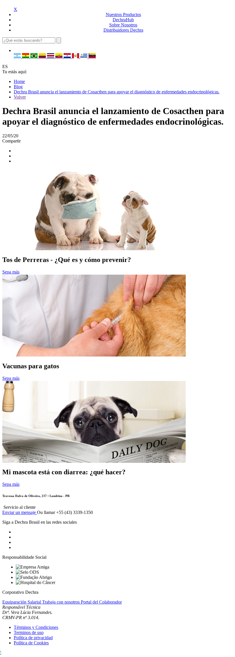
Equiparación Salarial (22, 602)
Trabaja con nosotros (61, 602)
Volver (20, 97)
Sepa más (10, 271)
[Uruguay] (84, 56)
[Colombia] (43, 56)
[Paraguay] (68, 56)
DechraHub (123, 19)
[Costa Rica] (51, 56)
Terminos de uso (29, 632)
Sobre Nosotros (123, 24)
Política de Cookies (31, 642)
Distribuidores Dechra (123, 30)
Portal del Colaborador (101, 602)
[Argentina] (18, 56)
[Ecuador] (59, 56)
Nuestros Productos (123, 14)
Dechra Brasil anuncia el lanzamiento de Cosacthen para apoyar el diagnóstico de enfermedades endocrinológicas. (117, 91)
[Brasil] (34, 56)
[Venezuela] (92, 56)
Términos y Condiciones (36, 627)
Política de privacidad (33, 637)
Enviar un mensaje (19, 512)
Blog (18, 86)
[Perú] (76, 56)
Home (19, 81)
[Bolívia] (26, 56)
